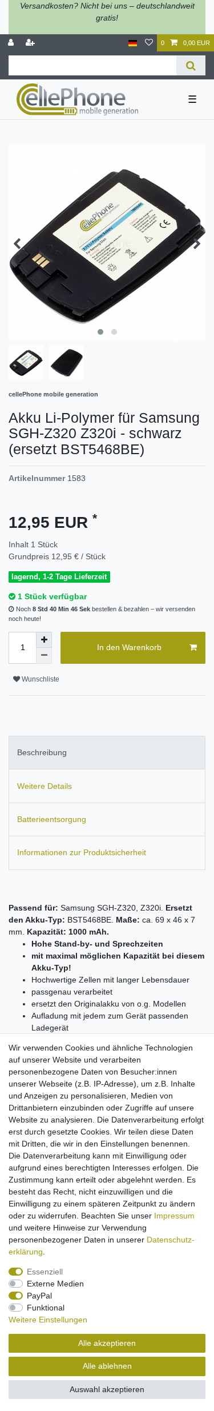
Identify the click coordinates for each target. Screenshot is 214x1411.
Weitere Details (44, 786)
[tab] (107, 752)
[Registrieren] (31, 43)
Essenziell (45, 1271)
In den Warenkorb (129, 647)
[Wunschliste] (149, 43)
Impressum (174, 1215)
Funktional (45, 1307)
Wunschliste (39, 679)
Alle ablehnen (107, 1365)
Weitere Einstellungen (48, 1319)
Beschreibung (42, 752)
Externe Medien (55, 1283)
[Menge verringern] (44, 656)
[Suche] (190, 65)
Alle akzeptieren (107, 1343)
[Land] (132, 43)
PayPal (39, 1295)
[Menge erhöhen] (44, 640)
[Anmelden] (12, 43)
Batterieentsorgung (51, 819)
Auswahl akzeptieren (107, 1389)
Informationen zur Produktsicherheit (81, 852)
